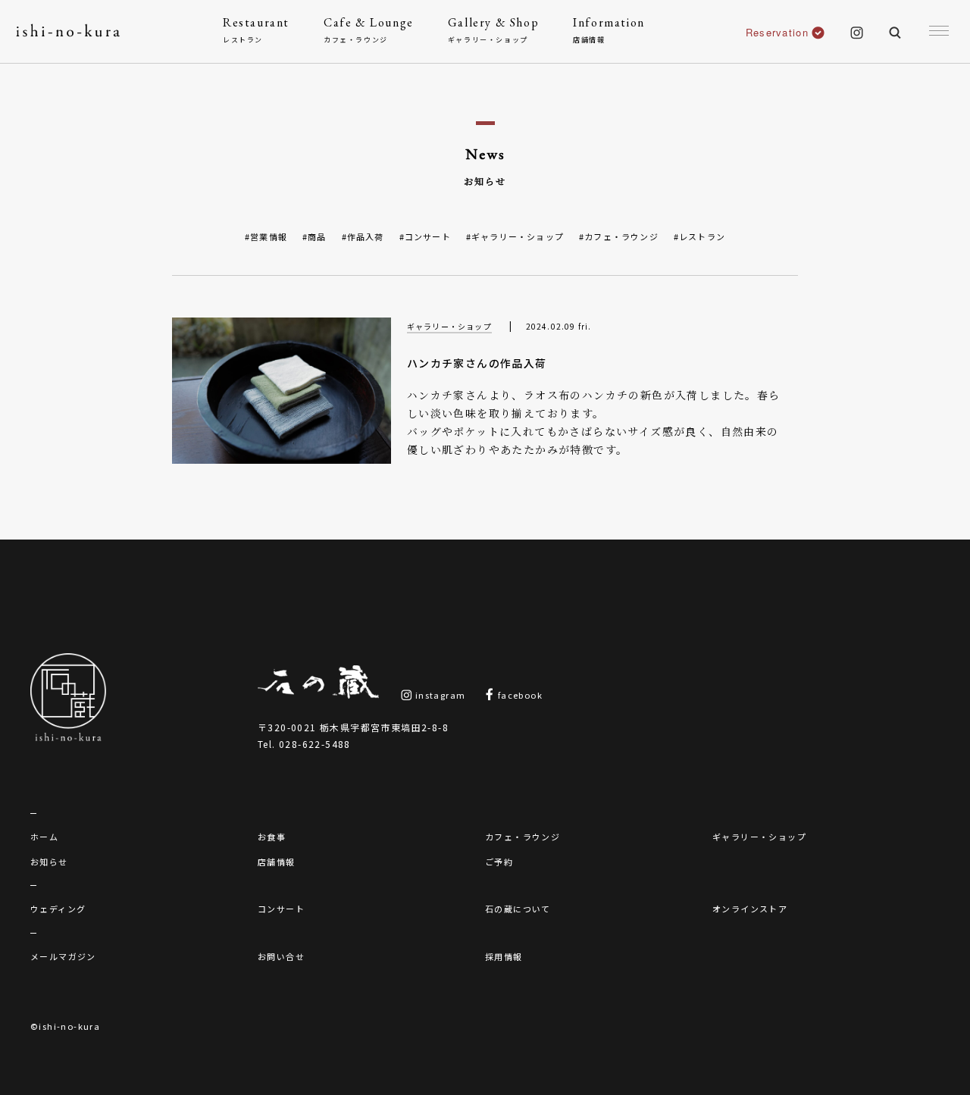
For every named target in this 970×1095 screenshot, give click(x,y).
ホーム (44, 837)
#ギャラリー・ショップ (515, 236)
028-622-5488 (315, 743)
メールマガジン (63, 956)
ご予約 (499, 862)
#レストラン (699, 236)
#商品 (314, 236)
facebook (519, 695)
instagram (438, 695)
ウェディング (58, 909)
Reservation (777, 32)
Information (609, 29)
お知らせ (49, 862)
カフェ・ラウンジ (522, 837)
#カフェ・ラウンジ (619, 236)
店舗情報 (277, 862)
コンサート (281, 909)
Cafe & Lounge (369, 29)
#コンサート (425, 236)
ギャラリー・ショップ (449, 326)
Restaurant (256, 29)
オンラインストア (749, 909)
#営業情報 (266, 236)
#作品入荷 (363, 236)
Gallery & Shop (493, 29)
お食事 (272, 837)
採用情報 (504, 956)
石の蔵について (518, 909)
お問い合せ (281, 956)
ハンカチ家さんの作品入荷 (477, 363)
